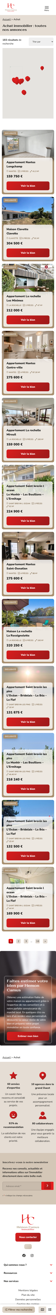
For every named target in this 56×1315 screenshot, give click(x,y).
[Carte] (42, 1310)
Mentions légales (28, 1290)
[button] (42, 68)
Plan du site (28, 1295)
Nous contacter (28, 1237)
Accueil (6, 19)
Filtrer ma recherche (20, 1309)
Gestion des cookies (28, 1304)
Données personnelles (28, 1299)
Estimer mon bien (28, 1036)
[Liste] (50, 1310)
